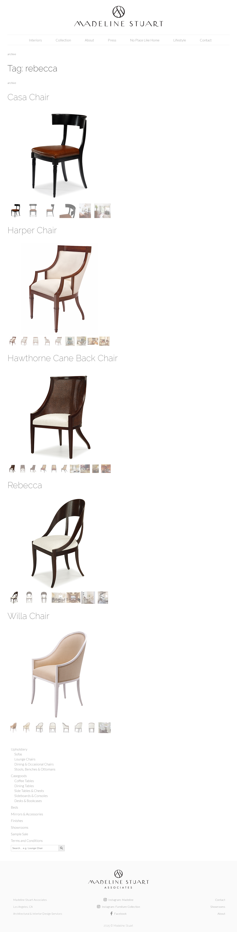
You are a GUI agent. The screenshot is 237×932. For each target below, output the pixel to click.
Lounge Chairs (24, 759)
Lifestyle (179, 40)
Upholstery (19, 749)
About (89, 40)
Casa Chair (28, 97)
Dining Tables (24, 786)
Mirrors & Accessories (27, 814)
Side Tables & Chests (29, 791)
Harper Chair (32, 230)
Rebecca (24, 485)
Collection (63, 40)
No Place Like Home (144, 40)
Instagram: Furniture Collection (120, 906)
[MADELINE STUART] (118, 17)
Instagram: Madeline (120, 899)
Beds (14, 807)
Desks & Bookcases (28, 801)
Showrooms (19, 827)
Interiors (35, 40)
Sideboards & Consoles (31, 796)
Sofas (18, 754)
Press (112, 40)
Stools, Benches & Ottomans (34, 769)
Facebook (120, 913)
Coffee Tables (24, 781)
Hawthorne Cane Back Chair (62, 358)
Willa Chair (28, 616)
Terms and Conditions (27, 841)
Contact (206, 40)
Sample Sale (19, 834)
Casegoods (19, 776)
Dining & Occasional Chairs (34, 764)
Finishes (17, 821)
